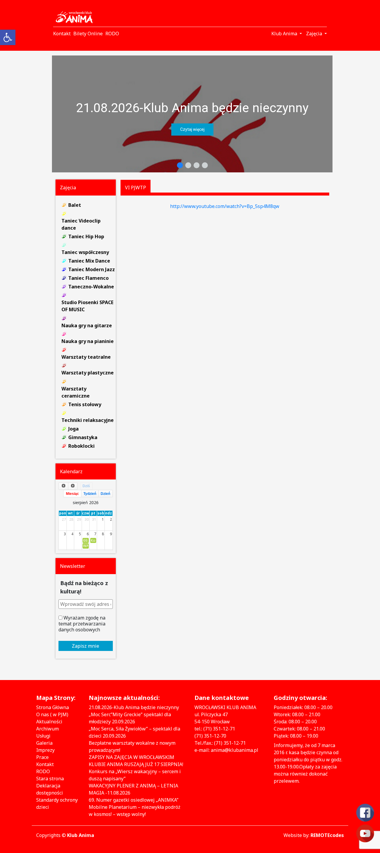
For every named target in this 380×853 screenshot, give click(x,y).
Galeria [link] (44, 743)
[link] (7, 37)
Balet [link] (74, 205)
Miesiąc (72, 494)
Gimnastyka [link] (82, 437)
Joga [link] (73, 428)
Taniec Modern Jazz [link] (91, 269)
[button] (192, 113)
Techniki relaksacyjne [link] (87, 420)
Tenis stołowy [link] (84, 404)
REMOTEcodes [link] (327, 835)
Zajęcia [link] (314, 33)
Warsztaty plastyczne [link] (87, 372)
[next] (72, 486)
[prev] (63, 486)
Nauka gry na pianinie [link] (87, 341)
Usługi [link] (43, 736)
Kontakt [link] (45, 764)
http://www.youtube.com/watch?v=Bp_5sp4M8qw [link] (224, 206)
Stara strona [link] (50, 778)
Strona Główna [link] (52, 707)
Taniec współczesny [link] (85, 252)
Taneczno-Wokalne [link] (91, 286)
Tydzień (89, 494)
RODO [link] (43, 771)
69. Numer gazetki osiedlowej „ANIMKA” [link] (133, 800)
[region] (192, 113)
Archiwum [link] (47, 728)
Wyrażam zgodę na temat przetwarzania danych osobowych (81, 624)
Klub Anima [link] (284, 33)
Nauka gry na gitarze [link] (86, 325)
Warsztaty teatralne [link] (86, 357)
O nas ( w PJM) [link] (52, 714)
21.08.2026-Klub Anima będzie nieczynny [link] (192, 107)
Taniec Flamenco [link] (88, 278)
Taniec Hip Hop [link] (86, 236)
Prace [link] (42, 757)
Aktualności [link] (49, 721)
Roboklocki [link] (81, 446)
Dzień (105, 494)
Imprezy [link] (45, 750)
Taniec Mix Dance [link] (89, 261)
